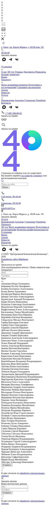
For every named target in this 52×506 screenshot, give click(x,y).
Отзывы (19, 72)
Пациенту (6, 79)
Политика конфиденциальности (32, 229)
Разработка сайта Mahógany (14, 259)
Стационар (29, 100)
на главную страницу (31, 175)
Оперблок (41, 100)
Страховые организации (29, 87)
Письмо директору (10, 74)
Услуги (4, 95)
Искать (5, 187)
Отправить (7, 465)
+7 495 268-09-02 (13, 113)
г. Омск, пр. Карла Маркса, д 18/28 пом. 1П (22, 47)
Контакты (6, 103)
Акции (4, 90)
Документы (29, 72)
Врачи (4, 77)
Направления (7, 100)
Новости (5, 92)
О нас (4, 72)
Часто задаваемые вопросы (14, 85)
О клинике (6, 67)
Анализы (19, 100)
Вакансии (6, 242)
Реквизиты (40, 72)
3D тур (10, 72)
